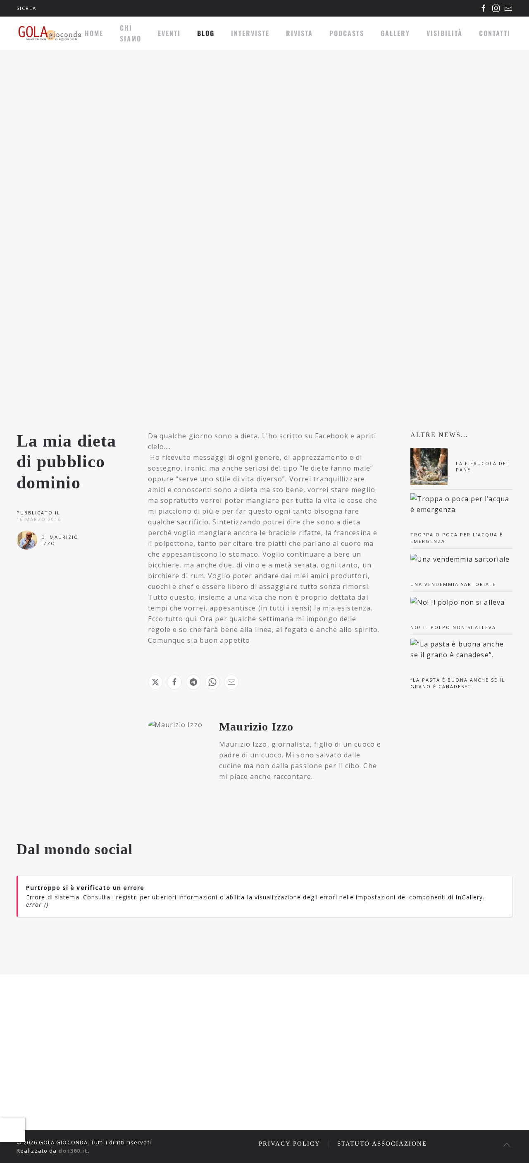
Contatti (494, 33)
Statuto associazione (382, 1143)
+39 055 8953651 (61, 1093)
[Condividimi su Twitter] (155, 682)
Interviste (250, 33)
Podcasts (346, 33)
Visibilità (444, 33)
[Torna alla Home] (50, 33)
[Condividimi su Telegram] (193, 682)
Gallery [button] (395, 33)
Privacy (468, 1089)
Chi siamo (130, 33)
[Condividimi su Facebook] (174, 682)
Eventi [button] (169, 33)
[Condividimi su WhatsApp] (212, 682)
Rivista (299, 33)
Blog (205, 33)
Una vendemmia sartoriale (453, 584)
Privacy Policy (289, 1143)
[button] (506, 1145)
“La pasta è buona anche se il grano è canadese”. (457, 683)
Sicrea (26, 8)
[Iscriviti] (504, 1069)
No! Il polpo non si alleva (453, 627)
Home (94, 33)
